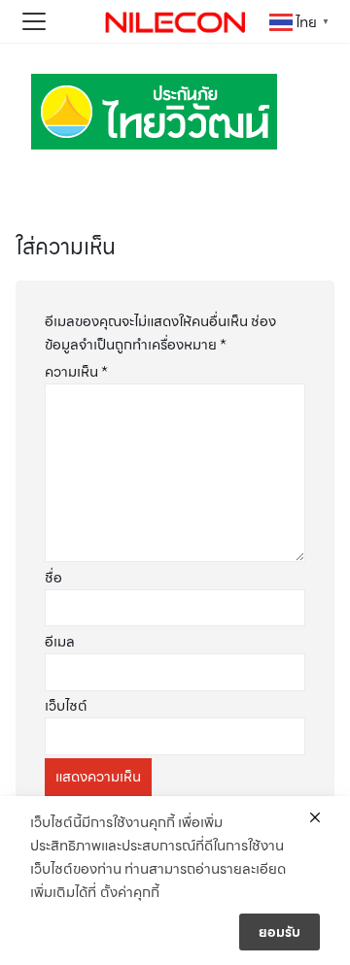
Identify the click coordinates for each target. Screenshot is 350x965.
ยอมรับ (279, 932)
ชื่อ (53, 577)
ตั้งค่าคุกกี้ (129, 892)
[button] (34, 21)
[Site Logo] (175, 21)
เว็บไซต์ (66, 705)
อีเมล (60, 641)
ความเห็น (76, 371)
